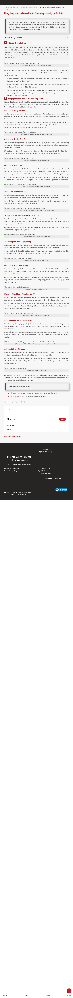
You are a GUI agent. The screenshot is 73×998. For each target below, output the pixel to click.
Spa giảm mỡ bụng (45, 452)
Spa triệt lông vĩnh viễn (11, 468)
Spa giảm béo (45, 449)
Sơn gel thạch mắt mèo (14, 393)
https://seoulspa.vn (11, 478)
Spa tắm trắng (46, 473)
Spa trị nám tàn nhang (45, 471)
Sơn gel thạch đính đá (14, 396)
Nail (34, 7)
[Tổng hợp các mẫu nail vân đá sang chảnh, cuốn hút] (2, 2)
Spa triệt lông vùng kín (11, 471)
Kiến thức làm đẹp (26, 7)
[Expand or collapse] (67, 37)
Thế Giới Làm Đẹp (12, 7)
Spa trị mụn (46, 468)
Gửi (62, 419)
